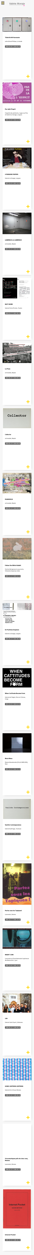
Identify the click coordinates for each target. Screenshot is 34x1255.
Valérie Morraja (17, 2)
